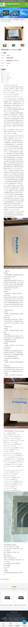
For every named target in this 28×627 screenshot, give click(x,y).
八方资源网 (10, 617)
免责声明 (14, 617)
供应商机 (10, 19)
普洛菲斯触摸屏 (16, 19)
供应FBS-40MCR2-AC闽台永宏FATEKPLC (9, 605)
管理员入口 (19, 617)
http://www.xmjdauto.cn (5, 579)
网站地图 (23, 617)
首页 (6, 19)
